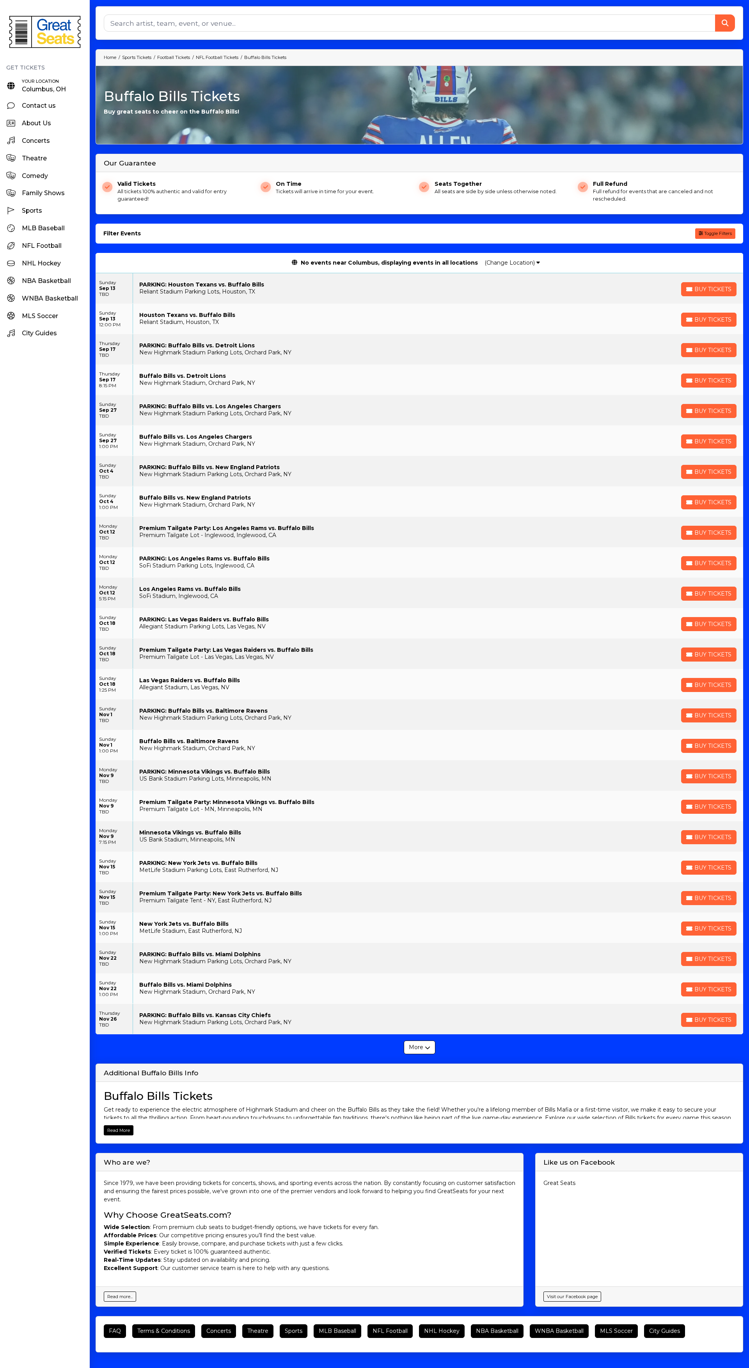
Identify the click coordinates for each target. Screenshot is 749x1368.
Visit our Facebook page (572, 1296)
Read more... (120, 1296)
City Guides (664, 1330)
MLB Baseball (337, 1330)
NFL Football (390, 1330)
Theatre (257, 1330)
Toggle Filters (717, 233)
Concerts (218, 1330)
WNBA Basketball (559, 1330)
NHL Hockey (442, 1330)
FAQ (115, 1330)
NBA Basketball (497, 1330)
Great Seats (559, 1183)
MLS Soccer (616, 1330)
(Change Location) (510, 262)
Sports (293, 1330)
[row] (419, 288)
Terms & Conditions (163, 1330)
